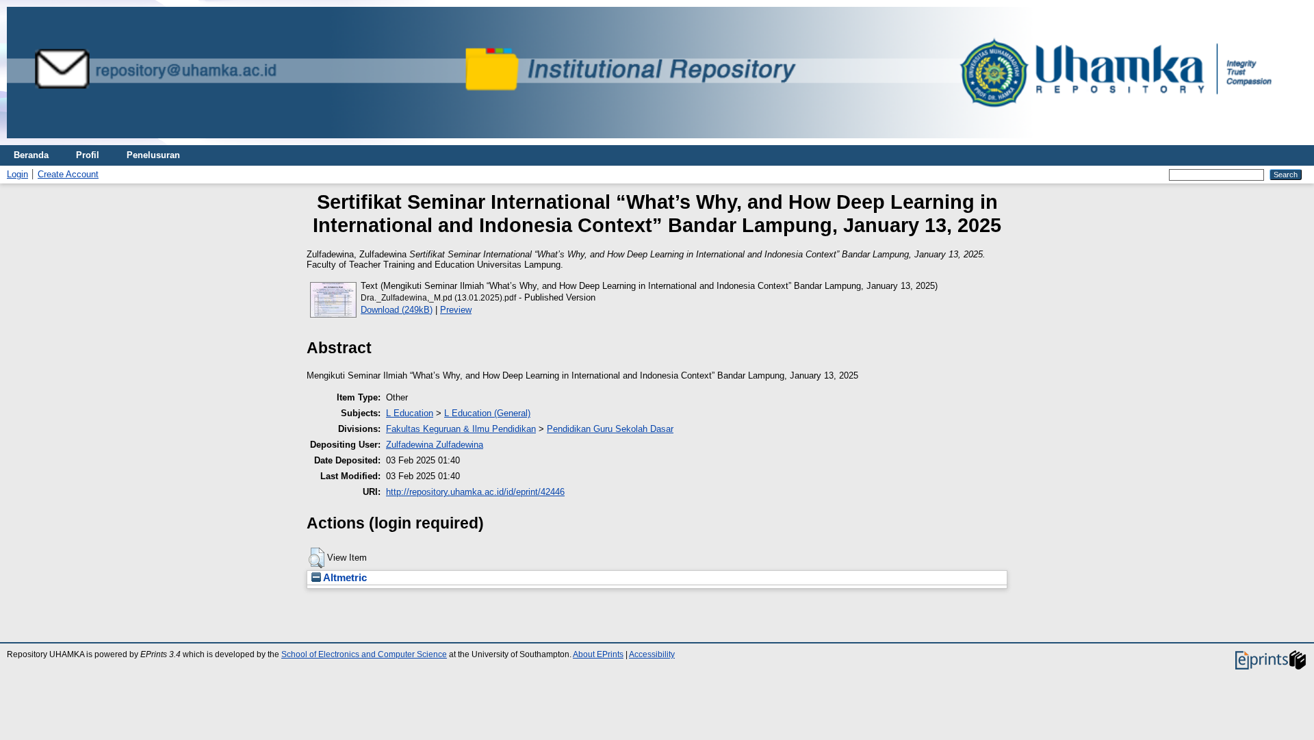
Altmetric (344, 577)
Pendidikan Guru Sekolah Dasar (610, 429)
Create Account (68, 174)
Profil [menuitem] (87, 155)
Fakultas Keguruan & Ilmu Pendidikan (461, 429)
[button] (316, 558)
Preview (456, 310)
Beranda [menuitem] (31, 155)
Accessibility (652, 654)
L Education (409, 413)
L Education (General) (487, 413)
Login (17, 174)
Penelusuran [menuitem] (153, 155)
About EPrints (598, 654)
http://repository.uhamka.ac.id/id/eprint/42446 (475, 492)
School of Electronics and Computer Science (364, 654)
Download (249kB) (397, 310)
